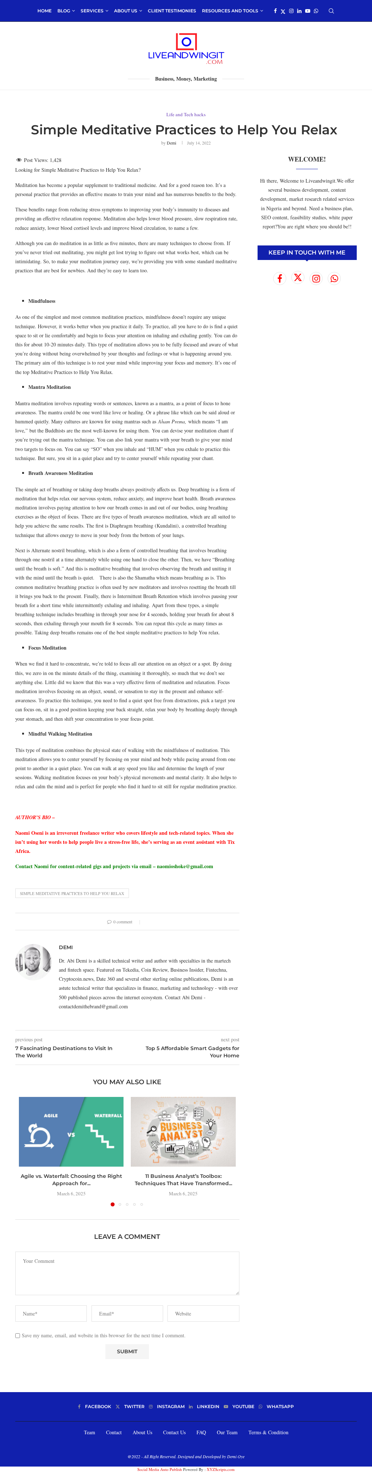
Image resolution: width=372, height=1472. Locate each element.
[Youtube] (307, 10)
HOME (44, 10)
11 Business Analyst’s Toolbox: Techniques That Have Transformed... (183, 1180)
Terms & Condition (268, 1432)
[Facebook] (275, 10)
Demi (171, 143)
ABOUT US (125, 10)
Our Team (227, 1432)
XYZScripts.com (221, 1469)
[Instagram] (291, 10)
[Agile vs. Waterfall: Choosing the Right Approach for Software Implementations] (71, 1132)
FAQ (201, 1432)
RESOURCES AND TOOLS (230, 10)
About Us (142, 1432)
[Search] (331, 10)
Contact (114, 1432)
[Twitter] (283, 10)
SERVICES (92, 10)
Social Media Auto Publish (159, 1469)
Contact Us (174, 1432)
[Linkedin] (299, 10)
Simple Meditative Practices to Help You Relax (72, 893)
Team (89, 1432)
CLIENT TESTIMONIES (172, 10)
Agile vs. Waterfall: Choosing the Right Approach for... (71, 1180)
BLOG (63, 10)
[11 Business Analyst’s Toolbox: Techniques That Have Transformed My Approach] (183, 1132)
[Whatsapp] (316, 10)
